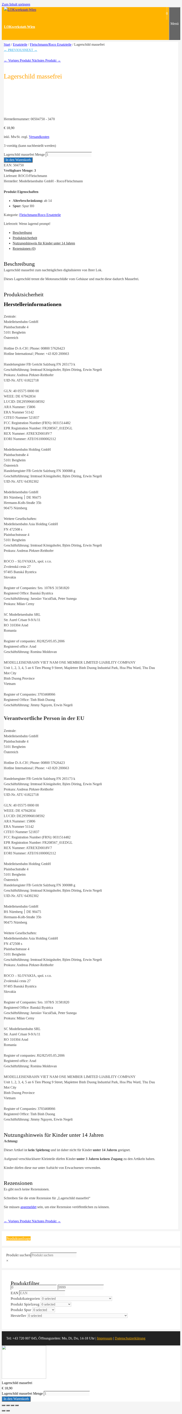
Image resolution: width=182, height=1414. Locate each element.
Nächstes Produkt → (46, 60)
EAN (14, 1293)
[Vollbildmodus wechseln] (8, 1405)
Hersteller (18, 1316)
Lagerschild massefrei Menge (24, 154)
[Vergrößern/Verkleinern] (3, 1405)
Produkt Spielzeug (25, 1304)
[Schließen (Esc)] (17, 1405)
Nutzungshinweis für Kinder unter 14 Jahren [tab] (44, 243)
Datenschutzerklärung (130, 1338)
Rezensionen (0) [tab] (24, 248)
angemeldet (28, 1207)
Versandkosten (39, 137)
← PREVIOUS (14, 50)
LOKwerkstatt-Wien (19, 27)
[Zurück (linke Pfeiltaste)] (3, 1410)
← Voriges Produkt (18, 60)
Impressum (104, 1338)
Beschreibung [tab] (22, 232)
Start (7, 44)
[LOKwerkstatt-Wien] (20, 10)
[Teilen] (12, 1405)
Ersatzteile (20, 44)
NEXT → (30, 50)
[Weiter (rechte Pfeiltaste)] (8, 1410)
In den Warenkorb (18, 160)
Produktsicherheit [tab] (25, 238)
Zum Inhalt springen (16, 4)
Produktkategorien (25, 1298)
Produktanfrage (18, 1238)
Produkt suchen (18, 1255)
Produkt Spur (21, 1310)
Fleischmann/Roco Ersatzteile (50, 44)
